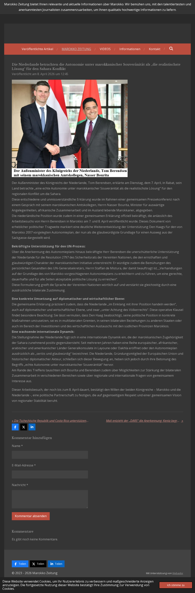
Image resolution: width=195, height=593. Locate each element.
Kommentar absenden (31, 516)
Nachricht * (20, 485)
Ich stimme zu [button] (176, 585)
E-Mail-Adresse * (24, 465)
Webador (177, 573)
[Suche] (171, 48)
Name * (17, 446)
